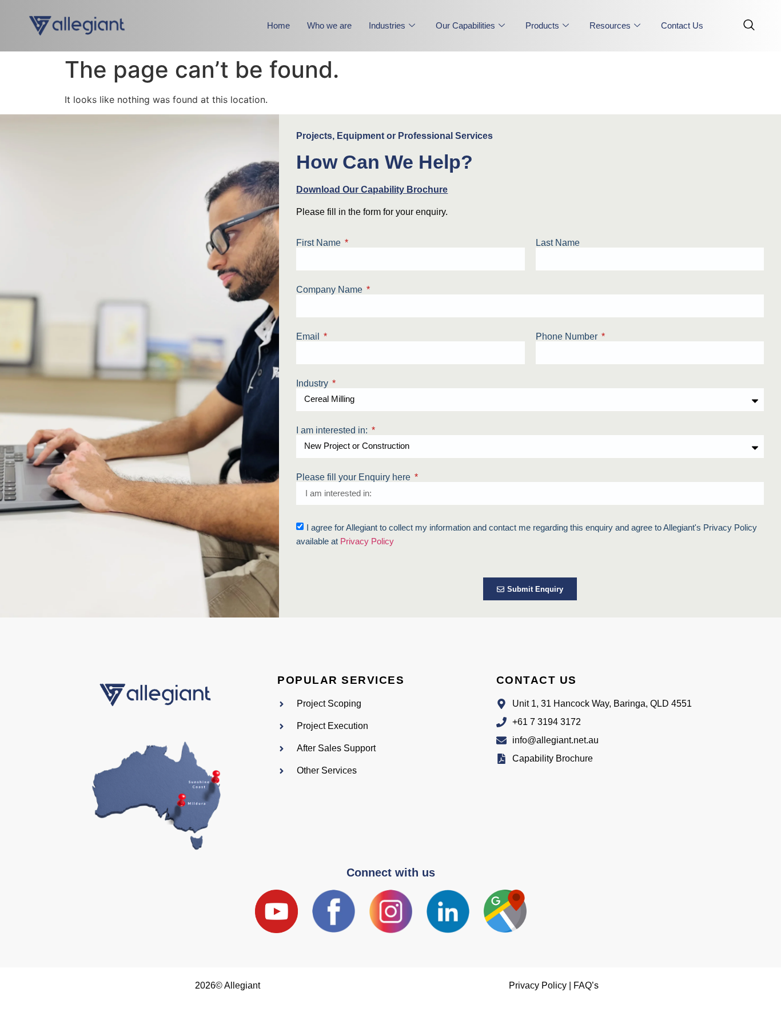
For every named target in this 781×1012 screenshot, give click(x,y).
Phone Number (568, 336)
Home (278, 25)
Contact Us (682, 25)
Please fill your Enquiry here (354, 477)
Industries (387, 25)
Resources (610, 25)
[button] (743, 25)
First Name (319, 243)
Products (542, 25)
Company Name (330, 289)
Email (309, 336)
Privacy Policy (367, 541)
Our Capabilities (465, 25)
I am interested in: (333, 430)
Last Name (558, 243)
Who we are (329, 25)
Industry (313, 383)
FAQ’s (586, 985)
